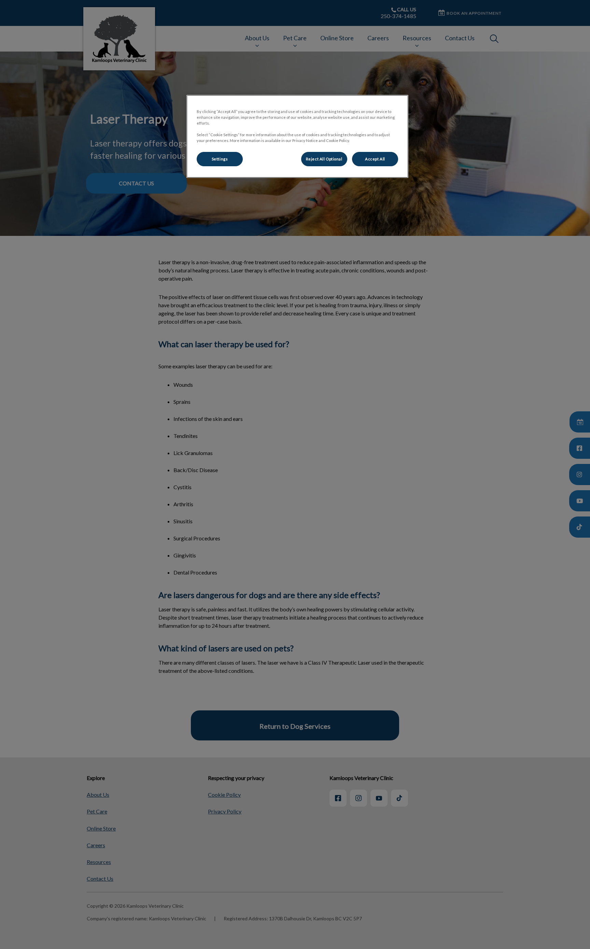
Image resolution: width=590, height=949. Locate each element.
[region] (297, 136)
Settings (220, 159)
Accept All (375, 159)
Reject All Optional (324, 159)
